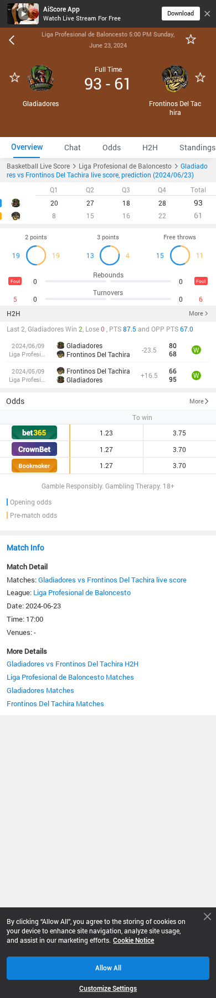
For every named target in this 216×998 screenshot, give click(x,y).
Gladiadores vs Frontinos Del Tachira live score (112, 580)
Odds (15, 401)
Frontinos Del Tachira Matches (55, 703)
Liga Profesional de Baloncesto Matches (70, 677)
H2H (13, 313)
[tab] (26, 147)
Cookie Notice (133, 940)
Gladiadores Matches (40, 690)
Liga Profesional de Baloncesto (82, 592)
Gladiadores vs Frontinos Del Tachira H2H (72, 664)
